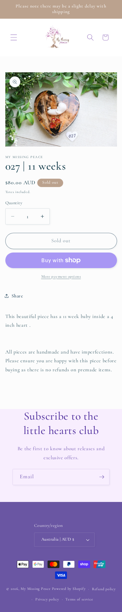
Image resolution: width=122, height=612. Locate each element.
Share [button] (17, 296)
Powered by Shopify (69, 589)
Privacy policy (47, 599)
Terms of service (79, 599)
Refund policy (104, 589)
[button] (13, 37)
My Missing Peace (35, 589)
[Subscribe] (101, 477)
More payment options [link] (61, 276)
